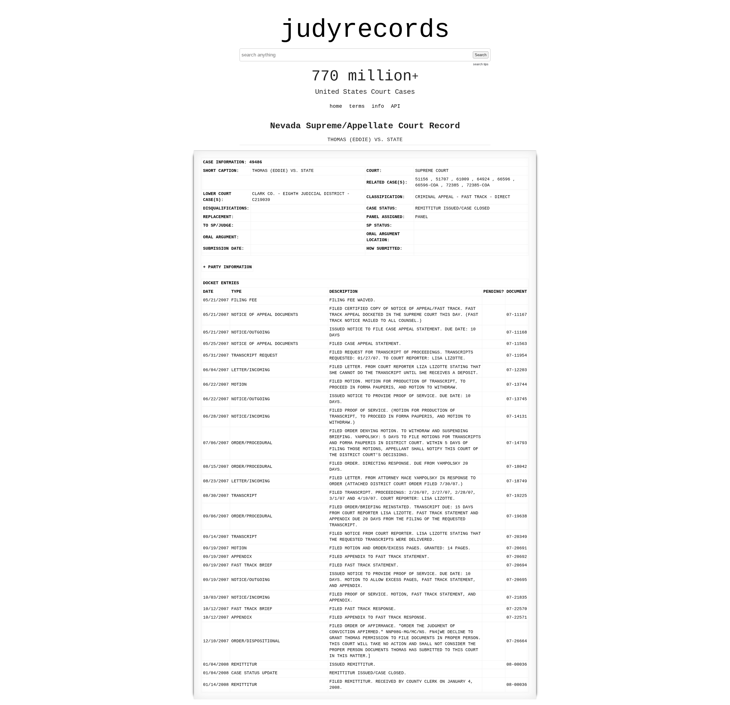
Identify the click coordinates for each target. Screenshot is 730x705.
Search (480, 55)
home (336, 106)
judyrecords (365, 30)
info (378, 106)
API (395, 106)
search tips (480, 64)
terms (357, 106)
